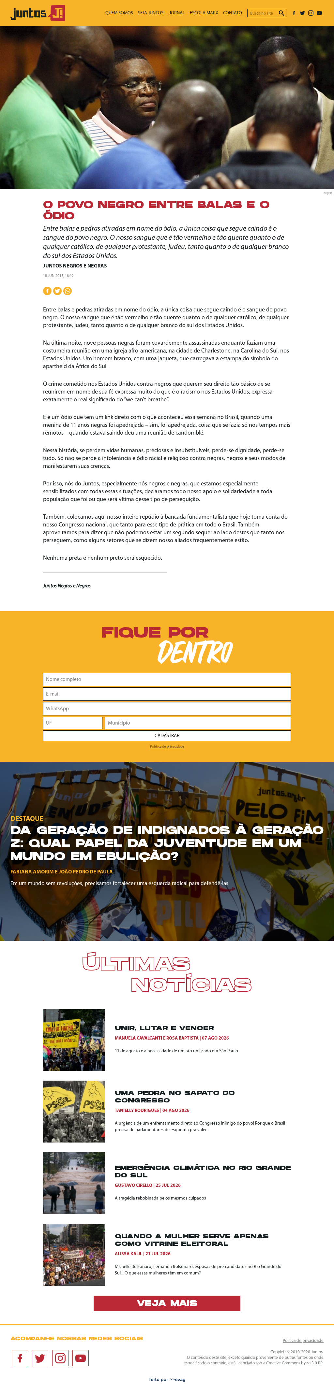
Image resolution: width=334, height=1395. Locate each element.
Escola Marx (204, 13)
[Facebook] (294, 13)
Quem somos (119, 13)
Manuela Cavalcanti (138, 1038)
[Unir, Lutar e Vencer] (79, 1040)
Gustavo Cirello (133, 1185)
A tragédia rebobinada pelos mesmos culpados (160, 1198)
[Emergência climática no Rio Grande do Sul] (79, 1183)
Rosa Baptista (182, 1038)
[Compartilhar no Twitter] (57, 291)
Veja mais (167, 1304)
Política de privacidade (167, 747)
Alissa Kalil (128, 1254)
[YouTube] (319, 13)
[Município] (198, 723)
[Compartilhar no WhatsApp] (67, 291)
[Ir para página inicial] (37, 20)
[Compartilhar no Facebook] (47, 291)
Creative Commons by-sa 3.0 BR (294, 1363)
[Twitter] (302, 13)
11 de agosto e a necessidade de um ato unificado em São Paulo (176, 1051)
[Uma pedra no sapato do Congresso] (79, 1112)
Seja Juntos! (151, 13)
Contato (232, 13)
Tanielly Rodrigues (137, 1110)
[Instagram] (311, 13)
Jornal (177, 13)
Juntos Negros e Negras (75, 266)
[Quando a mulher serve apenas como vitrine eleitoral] (79, 1255)
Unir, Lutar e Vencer (164, 1029)
